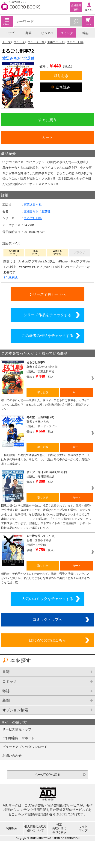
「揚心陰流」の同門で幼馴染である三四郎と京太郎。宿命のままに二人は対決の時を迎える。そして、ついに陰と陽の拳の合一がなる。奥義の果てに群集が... (45, 459)
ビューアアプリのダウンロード (25, 747)
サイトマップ (83, 828)
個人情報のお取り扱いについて (35, 828)
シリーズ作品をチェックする (47, 315)
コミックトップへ (47, 619)
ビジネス (47, 33)
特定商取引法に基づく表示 (59, 828)
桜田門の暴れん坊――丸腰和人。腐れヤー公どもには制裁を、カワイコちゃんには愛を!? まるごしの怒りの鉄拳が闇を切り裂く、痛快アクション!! (45, 405)
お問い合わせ (12, 755)
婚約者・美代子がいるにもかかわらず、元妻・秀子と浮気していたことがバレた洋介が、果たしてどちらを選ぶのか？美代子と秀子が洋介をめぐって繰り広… (45, 578)
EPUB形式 (10, 277)
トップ (9, 33)
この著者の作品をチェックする (47, 335)
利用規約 (11, 828)
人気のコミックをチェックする (47, 599)
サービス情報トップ (16, 729)
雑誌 (85, 33)
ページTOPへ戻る (47, 774)
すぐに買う (47, 120)
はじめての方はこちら (47, 640)
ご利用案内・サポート (18, 738)
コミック (66, 33)
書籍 (28, 33)
